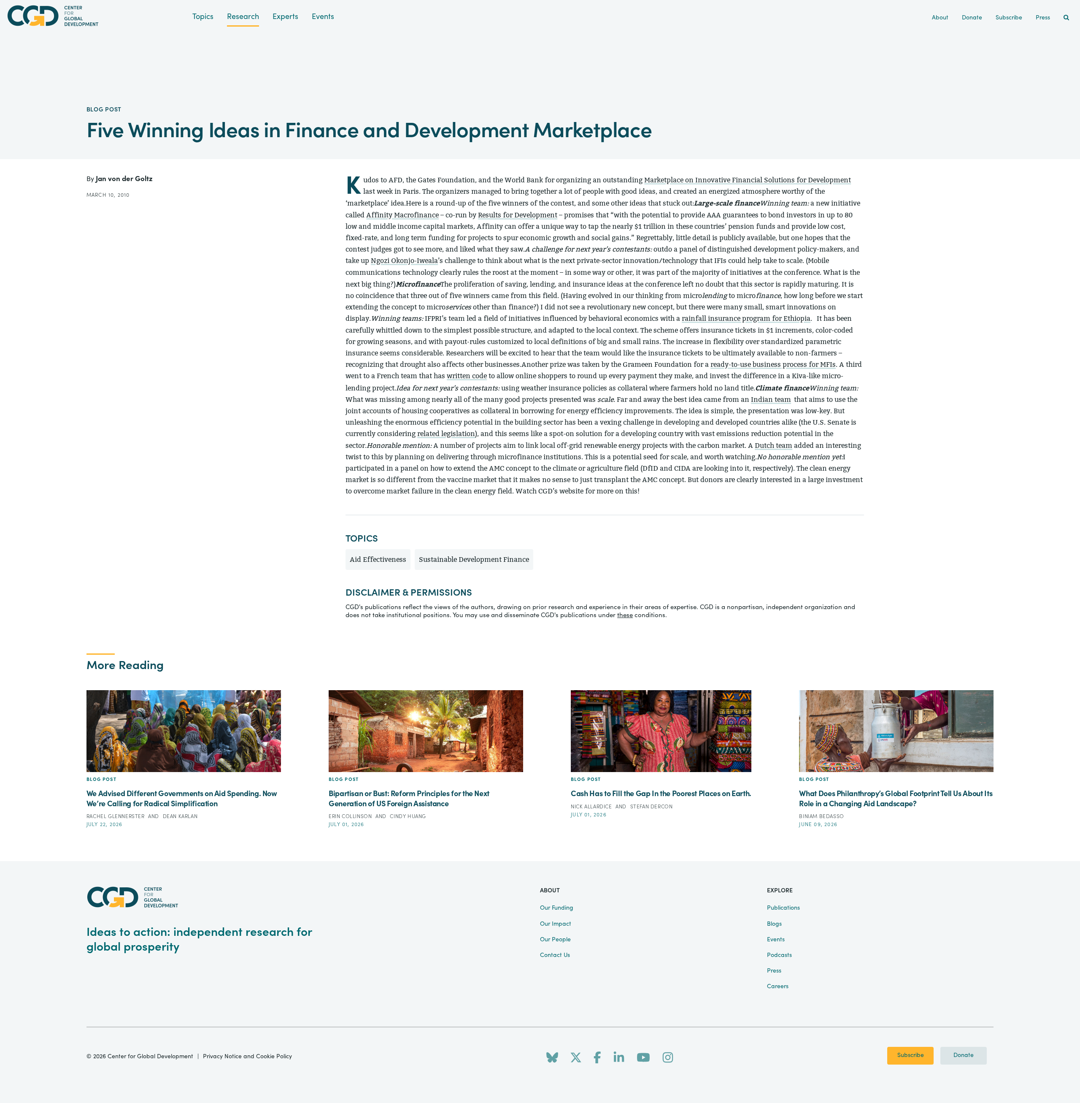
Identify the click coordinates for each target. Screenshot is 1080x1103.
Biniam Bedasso (821, 816)
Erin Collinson (351, 816)
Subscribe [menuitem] (1009, 17)
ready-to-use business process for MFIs (773, 364)
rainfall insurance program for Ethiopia (746, 318)
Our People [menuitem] (555, 939)
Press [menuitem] (1043, 17)
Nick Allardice (592, 807)
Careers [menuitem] (777, 986)
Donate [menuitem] (972, 17)
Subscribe (910, 1055)
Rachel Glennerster (116, 816)
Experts (285, 16)
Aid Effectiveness (378, 560)
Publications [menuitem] (783, 908)
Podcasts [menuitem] (779, 955)
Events (323, 16)
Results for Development (517, 215)
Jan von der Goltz (124, 179)
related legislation (446, 434)
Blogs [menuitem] (774, 924)
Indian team (771, 400)
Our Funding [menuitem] (556, 908)
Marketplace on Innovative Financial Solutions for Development (747, 180)
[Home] (96, 16)
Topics (202, 16)
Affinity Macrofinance (402, 215)
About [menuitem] (940, 17)
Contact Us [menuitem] (555, 955)
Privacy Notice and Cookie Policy (247, 1056)
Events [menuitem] (776, 939)
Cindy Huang (408, 816)
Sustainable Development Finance (474, 560)
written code (467, 376)
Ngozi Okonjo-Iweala (404, 261)
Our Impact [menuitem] (555, 924)
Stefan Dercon (651, 807)
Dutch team (773, 446)
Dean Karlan (180, 816)
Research (243, 16)
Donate (963, 1055)
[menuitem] (1066, 18)
